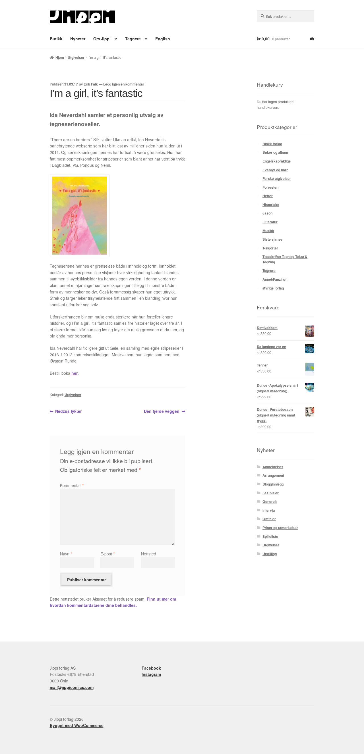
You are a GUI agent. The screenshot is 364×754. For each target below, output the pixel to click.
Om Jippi (102, 38)
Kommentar (72, 485)
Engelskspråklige (276, 161)
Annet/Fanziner (274, 279)
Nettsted (148, 554)
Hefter (267, 195)
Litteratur (270, 221)
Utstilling (269, 553)
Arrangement (273, 475)
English (162, 38)
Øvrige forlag (273, 288)
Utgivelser (76, 57)
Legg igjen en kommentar (123, 84)
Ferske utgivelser (276, 178)
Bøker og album (275, 152)
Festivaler (270, 492)
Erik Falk (91, 84)
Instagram (151, 674)
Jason (267, 213)
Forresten (270, 187)
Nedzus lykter (68, 411)
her (74, 373)
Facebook (151, 668)
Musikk (268, 230)
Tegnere (133, 38)
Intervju (268, 510)
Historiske (270, 204)
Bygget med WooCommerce (77, 725)
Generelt (269, 501)
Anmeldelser (272, 466)
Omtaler (269, 518)
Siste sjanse (272, 239)
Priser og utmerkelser (280, 527)
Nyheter (77, 38)
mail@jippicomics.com (72, 687)
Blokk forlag (272, 143)
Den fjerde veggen (161, 411)
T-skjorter (270, 248)
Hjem (59, 57)
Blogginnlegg (273, 484)
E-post (107, 554)
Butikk (56, 38)
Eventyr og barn (275, 169)
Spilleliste (270, 536)
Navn (66, 554)
